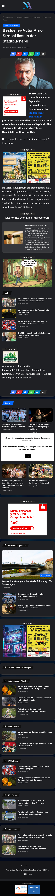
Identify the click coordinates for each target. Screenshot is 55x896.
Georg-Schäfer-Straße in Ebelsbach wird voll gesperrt (33, 767)
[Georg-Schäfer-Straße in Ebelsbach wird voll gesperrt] (9, 770)
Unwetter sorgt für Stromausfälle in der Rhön (35, 733)
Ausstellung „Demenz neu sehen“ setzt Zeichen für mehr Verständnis (35, 299)
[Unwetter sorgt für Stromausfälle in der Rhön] (9, 736)
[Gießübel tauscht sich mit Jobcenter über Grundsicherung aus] (9, 336)
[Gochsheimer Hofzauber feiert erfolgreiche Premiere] (14, 415)
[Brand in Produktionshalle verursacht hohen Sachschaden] (9, 701)
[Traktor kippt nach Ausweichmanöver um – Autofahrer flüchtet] (9, 609)
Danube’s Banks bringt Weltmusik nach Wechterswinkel (35, 744)
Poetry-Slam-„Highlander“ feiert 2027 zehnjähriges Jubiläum (40, 426)
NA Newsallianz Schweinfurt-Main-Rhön (26, 17)
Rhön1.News (28, 870)
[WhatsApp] (30, 54)
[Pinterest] (18, 54)
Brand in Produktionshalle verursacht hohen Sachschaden (34, 699)
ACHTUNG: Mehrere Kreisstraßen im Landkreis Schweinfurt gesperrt (33, 687)
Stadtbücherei (36, 112)
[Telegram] (36, 54)
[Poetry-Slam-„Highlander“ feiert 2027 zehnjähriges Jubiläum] (41, 415)
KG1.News (45, 870)
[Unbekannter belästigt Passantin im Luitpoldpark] (9, 313)
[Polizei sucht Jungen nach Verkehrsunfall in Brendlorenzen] (9, 713)
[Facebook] (12, 54)
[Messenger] (24, 54)
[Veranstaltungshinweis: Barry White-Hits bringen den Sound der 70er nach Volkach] (14, 471)
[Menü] (3, 6)
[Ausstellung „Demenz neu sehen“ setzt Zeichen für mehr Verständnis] (9, 302)
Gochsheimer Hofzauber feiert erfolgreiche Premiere (31, 595)
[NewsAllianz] (27, 5)
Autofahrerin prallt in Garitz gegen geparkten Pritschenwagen (33, 813)
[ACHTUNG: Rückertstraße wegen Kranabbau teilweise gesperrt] (9, 325)
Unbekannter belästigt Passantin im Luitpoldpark (33, 311)
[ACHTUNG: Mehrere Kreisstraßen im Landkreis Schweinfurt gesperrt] (9, 690)
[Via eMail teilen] (42, 54)
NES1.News (28, 874)
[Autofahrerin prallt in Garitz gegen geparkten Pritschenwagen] (9, 815)
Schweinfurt (35, 116)
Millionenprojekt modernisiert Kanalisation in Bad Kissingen (31, 802)
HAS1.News (37, 870)
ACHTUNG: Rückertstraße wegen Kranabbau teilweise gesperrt (32, 322)
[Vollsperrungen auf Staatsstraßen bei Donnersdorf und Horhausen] (9, 781)
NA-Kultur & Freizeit (11, 25)
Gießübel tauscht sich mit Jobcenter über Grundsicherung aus (34, 334)
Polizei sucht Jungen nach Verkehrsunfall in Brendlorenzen (32, 710)
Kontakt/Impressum (27, 866)
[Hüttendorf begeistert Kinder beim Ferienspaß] (41, 471)
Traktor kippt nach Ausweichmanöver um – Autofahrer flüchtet (34, 606)
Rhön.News (20, 870)
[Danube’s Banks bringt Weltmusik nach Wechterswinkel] (9, 747)
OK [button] (28, 456)
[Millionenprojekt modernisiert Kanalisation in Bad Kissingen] (9, 804)
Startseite (7, 17)
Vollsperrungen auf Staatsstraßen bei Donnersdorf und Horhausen (34, 779)
